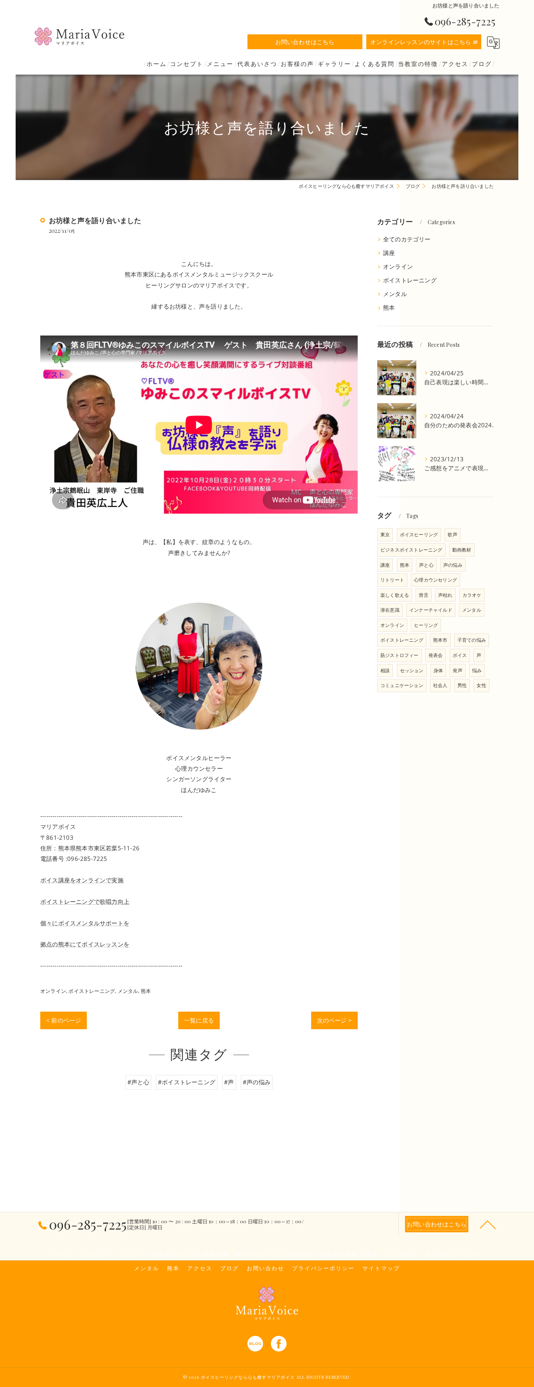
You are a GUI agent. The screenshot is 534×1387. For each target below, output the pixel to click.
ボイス (460, 655)
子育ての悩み (471, 640)
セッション (412, 670)
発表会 (435, 655)
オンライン (53, 990)
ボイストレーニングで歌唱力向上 (84, 901)
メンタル (128, 990)
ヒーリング (426, 625)
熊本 (146, 990)
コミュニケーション (401, 685)
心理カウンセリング (435, 580)
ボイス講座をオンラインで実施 (82, 880)
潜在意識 (390, 610)
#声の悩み (257, 1082)
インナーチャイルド (430, 610)
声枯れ (445, 595)
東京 (385, 534)
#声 (229, 1082)
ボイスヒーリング (419, 534)
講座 (389, 253)
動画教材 (461, 549)
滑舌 (423, 595)
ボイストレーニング (91, 990)
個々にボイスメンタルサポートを (84, 923)
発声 (457, 670)
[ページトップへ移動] (488, 1224)
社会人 (440, 685)
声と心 (426, 565)
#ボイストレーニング (186, 1082)
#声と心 (138, 1082)
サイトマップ (381, 1267)
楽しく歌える (394, 595)
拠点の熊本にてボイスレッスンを (84, 944)
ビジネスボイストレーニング (411, 549)
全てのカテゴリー (407, 239)
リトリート (392, 580)
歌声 (452, 534)
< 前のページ (63, 1020)
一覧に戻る (199, 1020)
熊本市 (440, 640)
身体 (438, 670)
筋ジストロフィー (399, 655)
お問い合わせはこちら (305, 42)
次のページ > (334, 1020)
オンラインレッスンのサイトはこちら (420, 42)
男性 (462, 685)
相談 (385, 670)
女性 (481, 685)
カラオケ (472, 595)
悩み (477, 670)
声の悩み (452, 565)
